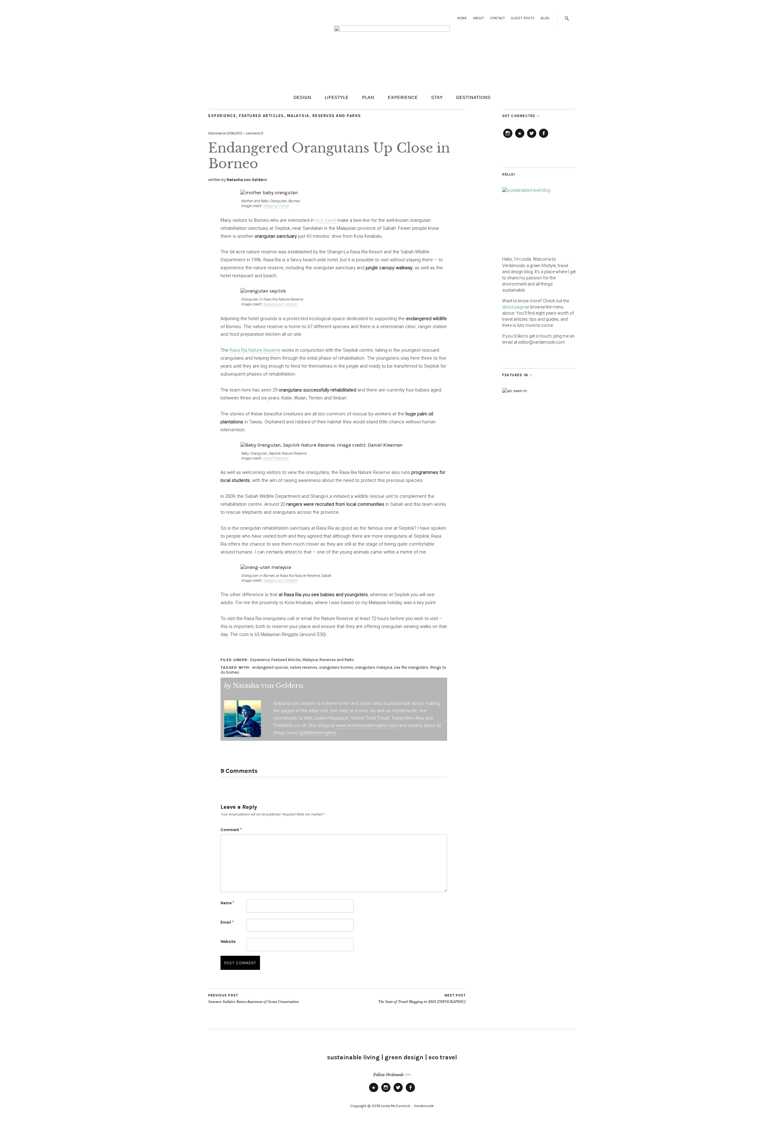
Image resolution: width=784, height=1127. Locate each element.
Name (227, 903)
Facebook (543, 137)
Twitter (531, 137)
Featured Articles (261, 115)
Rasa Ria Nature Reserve (255, 350)
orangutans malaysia (373, 667)
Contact (497, 18)
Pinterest (519, 137)
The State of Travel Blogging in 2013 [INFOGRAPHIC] (422, 998)
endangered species (270, 667)
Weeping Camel (276, 206)
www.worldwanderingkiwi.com (367, 725)
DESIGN (302, 97)
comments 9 (254, 133)
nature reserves (304, 667)
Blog (545, 18)
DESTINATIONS (473, 97)
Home (462, 18)
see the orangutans (411, 667)
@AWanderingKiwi (318, 733)
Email (227, 922)
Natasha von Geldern (247, 179)
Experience (222, 115)
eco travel (325, 220)
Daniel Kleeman (275, 458)
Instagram (507, 137)
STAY (437, 97)
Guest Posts (523, 18)
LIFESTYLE (337, 97)
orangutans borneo (336, 667)
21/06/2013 (234, 133)
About (478, 18)
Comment (231, 829)
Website (228, 941)
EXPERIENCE (403, 97)
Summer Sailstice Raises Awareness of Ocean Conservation (253, 998)
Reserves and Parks (336, 115)
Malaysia (298, 115)
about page (513, 306)
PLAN (368, 97)
